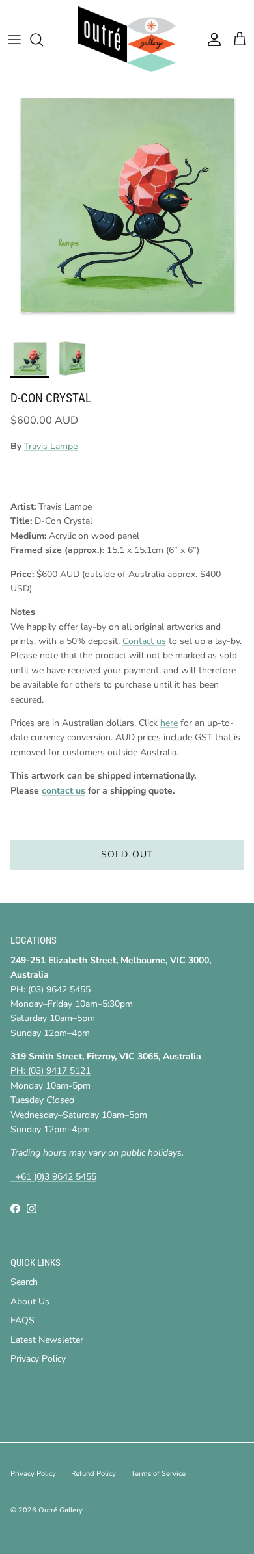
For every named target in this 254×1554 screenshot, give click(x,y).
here (169, 723)
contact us (63, 790)
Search (24, 1282)
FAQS (22, 1320)
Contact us (144, 641)
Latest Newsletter (46, 1340)
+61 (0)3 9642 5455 (53, 1177)
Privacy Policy (38, 1359)
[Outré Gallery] (127, 39)
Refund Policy (93, 1474)
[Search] (43, 39)
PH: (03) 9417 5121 (50, 1071)
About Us (29, 1301)
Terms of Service (158, 1474)
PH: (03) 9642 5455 (50, 989)
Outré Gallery (60, 1510)
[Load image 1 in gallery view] (127, 206)
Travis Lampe (51, 446)
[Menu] (14, 39)
